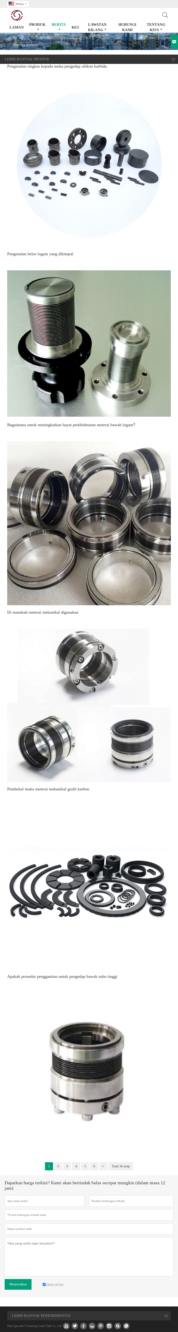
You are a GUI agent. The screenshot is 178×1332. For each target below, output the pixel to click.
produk (37, 24)
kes (75, 27)
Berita (59, 24)
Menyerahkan (18, 1284)
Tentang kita (156, 27)
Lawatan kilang (97, 27)
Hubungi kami (127, 27)
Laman (17, 27)
